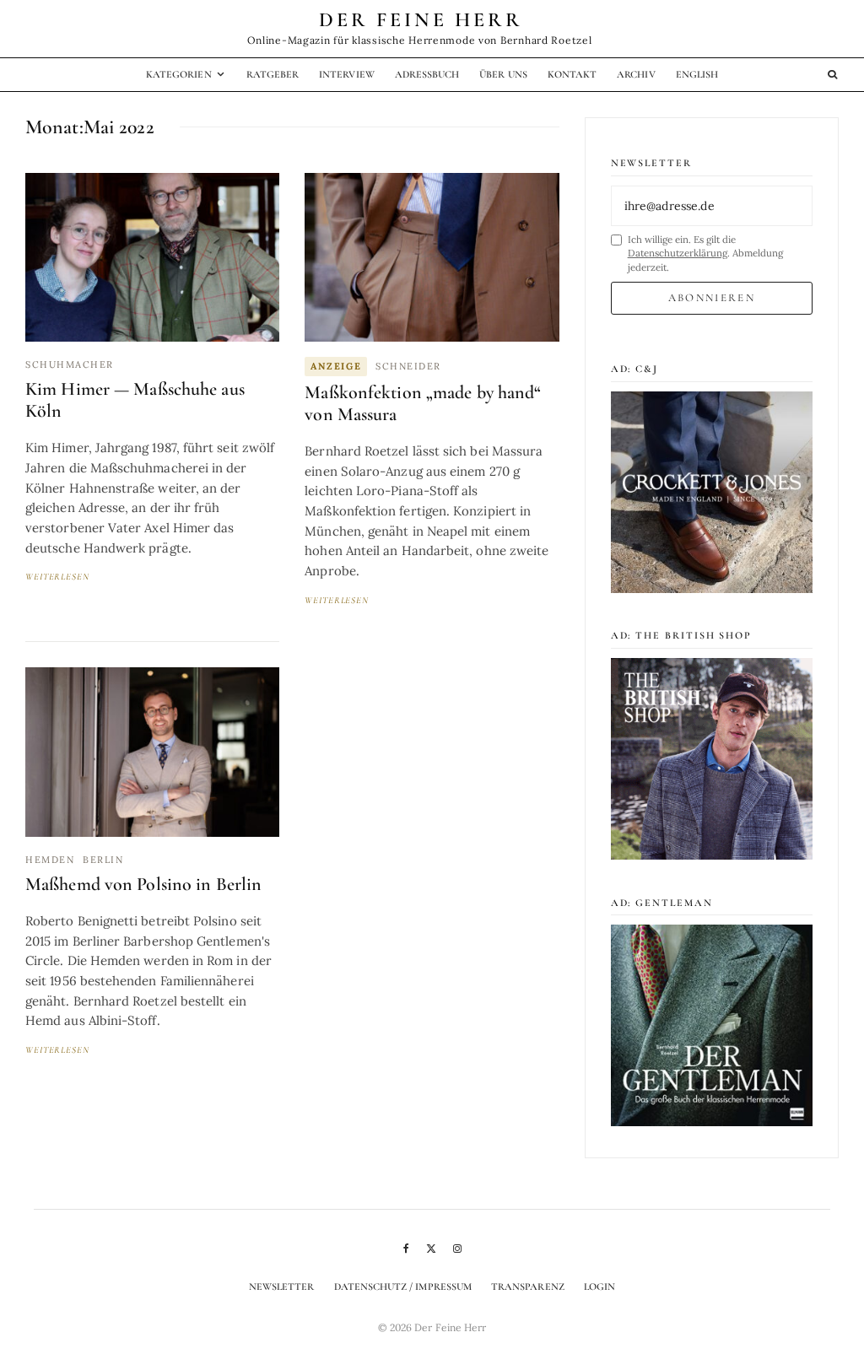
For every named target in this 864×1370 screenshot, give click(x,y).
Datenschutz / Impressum (403, 1286)
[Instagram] (457, 1248)
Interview (347, 74)
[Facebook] (406, 1248)
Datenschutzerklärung (677, 252)
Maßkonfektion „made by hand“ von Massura (423, 403)
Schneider (408, 366)
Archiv (636, 74)
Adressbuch (427, 74)
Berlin (103, 860)
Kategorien (179, 74)
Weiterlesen (57, 576)
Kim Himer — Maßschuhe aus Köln (135, 400)
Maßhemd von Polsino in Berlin (143, 884)
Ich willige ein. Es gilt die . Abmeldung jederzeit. (705, 253)
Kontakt (572, 74)
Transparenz (527, 1286)
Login (599, 1286)
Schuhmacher (69, 364)
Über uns (502, 74)
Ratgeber (272, 74)
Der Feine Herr (421, 20)
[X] (431, 1248)
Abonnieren (711, 298)
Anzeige (335, 366)
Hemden (49, 860)
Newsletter (282, 1286)
